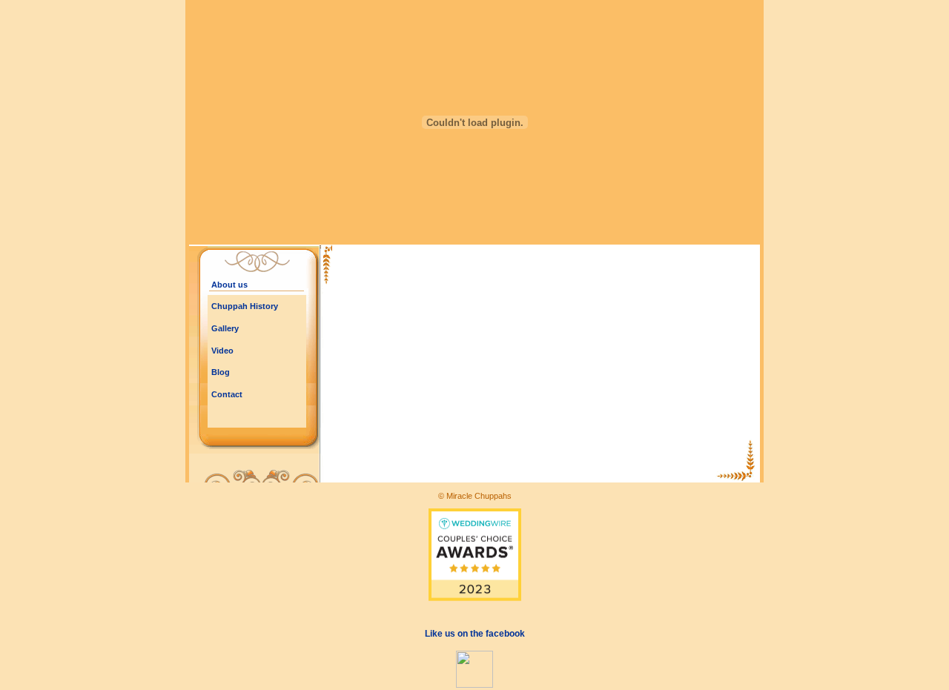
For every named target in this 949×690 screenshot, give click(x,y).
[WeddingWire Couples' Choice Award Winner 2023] (475, 597)
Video (222, 350)
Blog (220, 372)
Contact (226, 394)
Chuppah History (244, 306)
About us (229, 284)
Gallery (225, 328)
